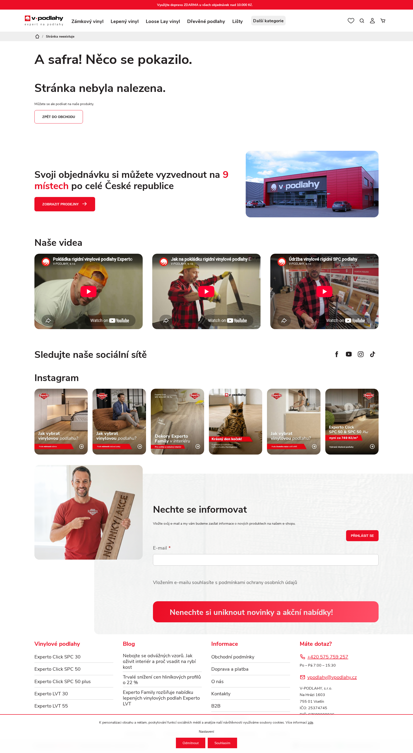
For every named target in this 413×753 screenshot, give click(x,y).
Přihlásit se (362, 536)
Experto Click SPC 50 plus (62, 681)
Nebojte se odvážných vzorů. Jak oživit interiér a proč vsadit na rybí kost (159, 660)
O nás (217, 681)
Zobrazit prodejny (60, 204)
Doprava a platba (230, 668)
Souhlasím (222, 743)
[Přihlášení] (372, 20)
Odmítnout (191, 743)
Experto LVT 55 (51, 705)
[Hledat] (362, 20)
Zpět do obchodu (58, 117)
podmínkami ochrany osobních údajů (258, 582)
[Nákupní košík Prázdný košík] (383, 20)
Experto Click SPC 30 (57, 656)
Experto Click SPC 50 (57, 668)
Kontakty (220, 693)
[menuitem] (87, 23)
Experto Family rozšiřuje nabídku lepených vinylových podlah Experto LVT (161, 697)
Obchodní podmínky (232, 656)
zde (310, 722)
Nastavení (206, 731)
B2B (215, 705)
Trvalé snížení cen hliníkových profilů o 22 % (162, 679)
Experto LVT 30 (51, 693)
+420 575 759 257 (327, 656)
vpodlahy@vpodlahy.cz (332, 677)
